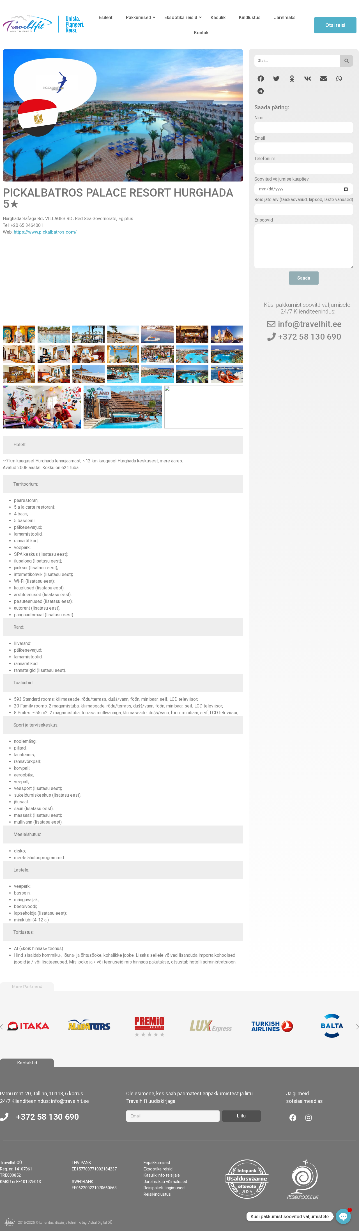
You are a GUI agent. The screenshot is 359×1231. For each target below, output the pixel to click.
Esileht (105, 17)
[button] (260, 78)
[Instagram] (309, 1117)
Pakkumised (138, 17)
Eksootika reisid (180, 17)
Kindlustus (250, 17)
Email (259, 138)
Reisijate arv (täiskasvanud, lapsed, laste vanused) (303, 199)
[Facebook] (293, 1117)
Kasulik (218, 17)
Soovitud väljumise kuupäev (281, 179)
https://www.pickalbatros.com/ (45, 232)
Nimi (258, 118)
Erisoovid (263, 220)
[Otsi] (346, 61)
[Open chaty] (343, 1216)
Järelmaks (285, 17)
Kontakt (202, 32)
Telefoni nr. (265, 158)
